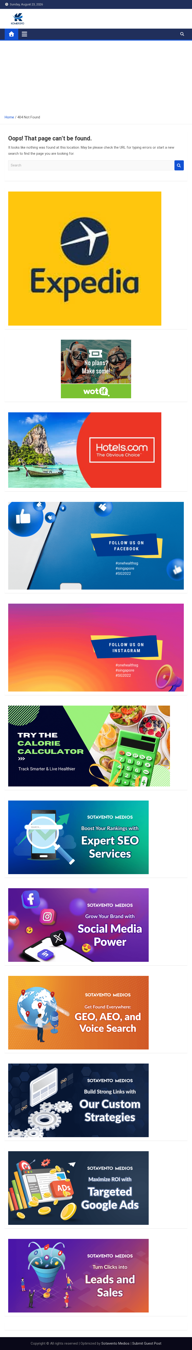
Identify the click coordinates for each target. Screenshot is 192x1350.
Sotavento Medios (115, 1343)
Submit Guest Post (146, 1343)
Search (179, 165)
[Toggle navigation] (24, 34)
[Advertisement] (96, 76)
